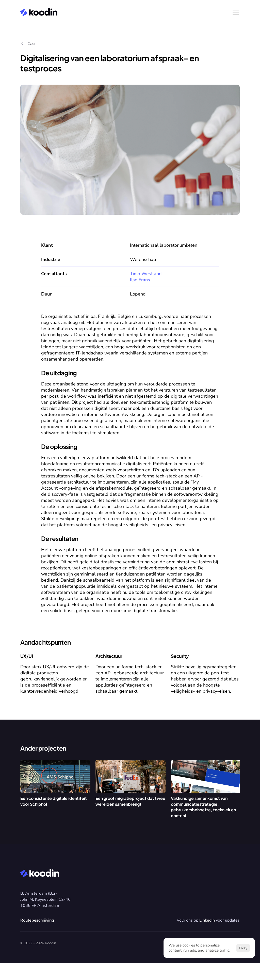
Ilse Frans (140, 280)
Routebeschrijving (37, 920)
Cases (33, 43)
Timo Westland (146, 274)
